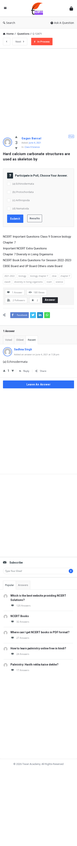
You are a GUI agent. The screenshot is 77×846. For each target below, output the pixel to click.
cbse (54, 275)
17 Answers (22, 670)
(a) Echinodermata (23, 183)
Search (10, 23)
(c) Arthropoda (21, 200)
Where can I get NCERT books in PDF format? (39, 632)
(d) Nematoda (20, 208)
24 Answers (22, 654)
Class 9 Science (32, 146)
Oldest (20, 339)
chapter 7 (65, 275)
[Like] (16, 136)
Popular (9, 585)
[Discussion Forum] (38, 8)
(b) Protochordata (23, 192)
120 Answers (23, 605)
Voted (8, 339)
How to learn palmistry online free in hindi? (38, 648)
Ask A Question (64, 23)
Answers (23, 585)
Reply (26, 371)
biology (22, 275)
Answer (50, 299)
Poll (71, 136)
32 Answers (22, 621)
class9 (7, 281)
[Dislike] (16, 148)
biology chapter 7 (39, 275)
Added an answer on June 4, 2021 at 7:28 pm (36, 354)
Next (18, 41)
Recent (32, 339)
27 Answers (22, 638)
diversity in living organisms (28, 281)
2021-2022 (9, 275)
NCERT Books (19, 616)
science (59, 281)
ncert (49, 281)
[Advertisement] (38, 90)
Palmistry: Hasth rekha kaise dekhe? (34, 664)
